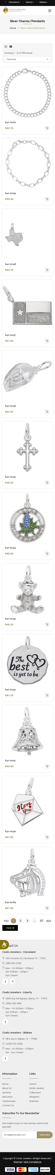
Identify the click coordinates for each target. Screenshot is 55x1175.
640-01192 (10, 689)
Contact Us (8, 1105)
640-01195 (10, 618)
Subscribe (45, 1134)
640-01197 (10, 335)
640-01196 (10, 406)
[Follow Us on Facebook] (5, 981)
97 (41, 921)
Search (33, 1084)
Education (7, 1096)
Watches (34, 1101)
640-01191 (10, 760)
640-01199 (10, 193)
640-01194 (10, 548)
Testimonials (8, 1101)
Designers (34, 1096)
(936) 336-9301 (13, 1003)
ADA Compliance (32, 1161)
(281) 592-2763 (13, 963)
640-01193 (10, 477)
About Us (6, 1088)
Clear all (10, 927)
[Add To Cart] (47, 128)
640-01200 (10, 122)
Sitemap (18, 1161)
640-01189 (10, 902)
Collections (35, 1092)
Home (13, 28)
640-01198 (10, 264)
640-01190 (10, 831)
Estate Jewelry (36, 1088)
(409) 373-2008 (13, 1043)
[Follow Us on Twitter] (13, 981)
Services (6, 1092)
